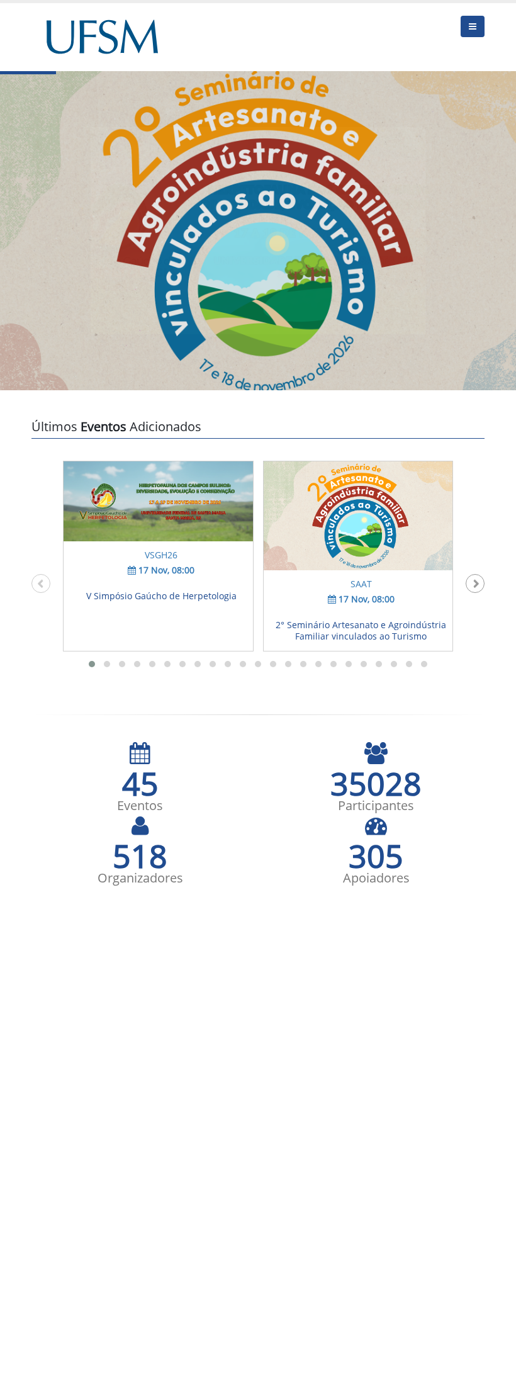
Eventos (140, 805)
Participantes (376, 805)
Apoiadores (376, 878)
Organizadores (140, 878)
